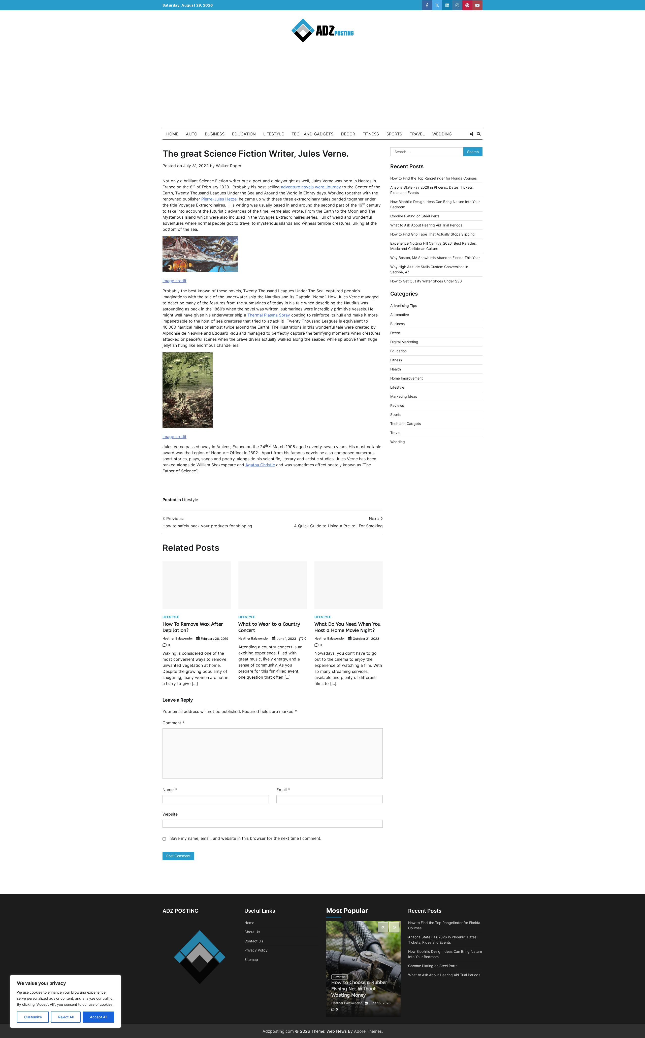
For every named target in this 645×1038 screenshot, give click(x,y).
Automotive (399, 314)
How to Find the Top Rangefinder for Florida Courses (433, 178)
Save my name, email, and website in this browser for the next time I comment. (245, 838)
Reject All (66, 1017)
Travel (417, 133)
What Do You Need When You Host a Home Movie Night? (347, 627)
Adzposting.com (278, 1031)
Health (395, 369)
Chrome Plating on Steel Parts (414, 216)
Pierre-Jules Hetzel (219, 198)
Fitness (371, 133)
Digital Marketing (404, 342)
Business (214, 133)
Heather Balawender (178, 638)
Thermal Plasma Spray (268, 315)
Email (283, 789)
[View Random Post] (471, 134)
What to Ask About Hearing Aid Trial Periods (426, 225)
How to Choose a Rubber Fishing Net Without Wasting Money (359, 988)
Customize (33, 1017)
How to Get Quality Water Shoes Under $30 (426, 281)
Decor (348, 133)
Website (170, 814)
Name (170, 789)
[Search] (478, 134)
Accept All (98, 1017)
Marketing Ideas (403, 396)
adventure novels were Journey (311, 186)
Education (244, 133)
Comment (173, 722)
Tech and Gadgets (312, 133)
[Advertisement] (322, 90)
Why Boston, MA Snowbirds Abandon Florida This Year (435, 257)
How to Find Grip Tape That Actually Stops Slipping (432, 234)
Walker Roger (228, 165)
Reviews (397, 405)
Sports (394, 133)
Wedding (442, 133)
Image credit (174, 280)
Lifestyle (273, 133)
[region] (65, 1001)
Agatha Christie (260, 464)
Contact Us (253, 941)
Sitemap (251, 959)
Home (172, 133)
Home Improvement (406, 378)
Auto (191, 133)
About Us (252, 932)
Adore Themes (368, 1031)
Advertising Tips (403, 305)
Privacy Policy (256, 950)
